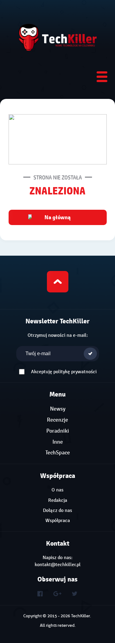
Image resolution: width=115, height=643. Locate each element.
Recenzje (57, 420)
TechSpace (57, 452)
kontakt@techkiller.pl (58, 564)
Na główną (57, 217)
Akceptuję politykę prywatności (64, 371)
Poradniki (57, 431)
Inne (57, 442)
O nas (57, 490)
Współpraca (57, 520)
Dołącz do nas (57, 510)
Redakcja (57, 500)
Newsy (57, 409)
